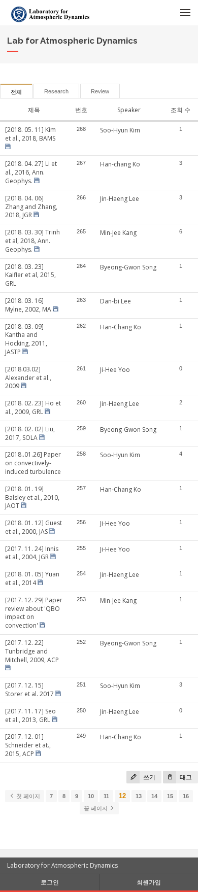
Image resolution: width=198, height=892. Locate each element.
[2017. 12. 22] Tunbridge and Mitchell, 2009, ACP (32, 651)
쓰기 (148, 777)
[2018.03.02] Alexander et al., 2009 (28, 378)
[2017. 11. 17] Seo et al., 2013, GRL (30, 715)
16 (186, 796)
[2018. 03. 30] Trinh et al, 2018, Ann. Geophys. (32, 241)
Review (100, 91)
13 (139, 796)
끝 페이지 (96, 808)
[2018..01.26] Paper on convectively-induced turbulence (33, 463)
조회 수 (180, 110)
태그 (185, 777)
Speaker (129, 110)
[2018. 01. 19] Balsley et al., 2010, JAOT (32, 497)
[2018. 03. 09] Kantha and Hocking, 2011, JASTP (26, 339)
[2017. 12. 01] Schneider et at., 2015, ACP (28, 745)
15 (170, 796)
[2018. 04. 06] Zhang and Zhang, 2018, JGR (31, 207)
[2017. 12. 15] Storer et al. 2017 (29, 689)
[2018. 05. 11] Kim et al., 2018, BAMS (30, 134)
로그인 (50, 882)
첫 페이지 (27, 796)
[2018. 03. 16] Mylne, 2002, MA (28, 305)
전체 (16, 92)
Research (56, 91)
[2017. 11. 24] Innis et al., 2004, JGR (31, 553)
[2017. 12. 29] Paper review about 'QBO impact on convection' (33, 613)
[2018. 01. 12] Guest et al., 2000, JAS (33, 527)
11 (106, 796)
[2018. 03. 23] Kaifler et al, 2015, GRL (30, 275)
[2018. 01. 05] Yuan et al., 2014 (32, 578)
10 (91, 796)
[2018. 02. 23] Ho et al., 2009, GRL (33, 407)
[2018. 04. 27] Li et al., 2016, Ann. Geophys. (31, 172)
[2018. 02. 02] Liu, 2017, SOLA (30, 433)
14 (154, 796)
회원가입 (149, 882)
